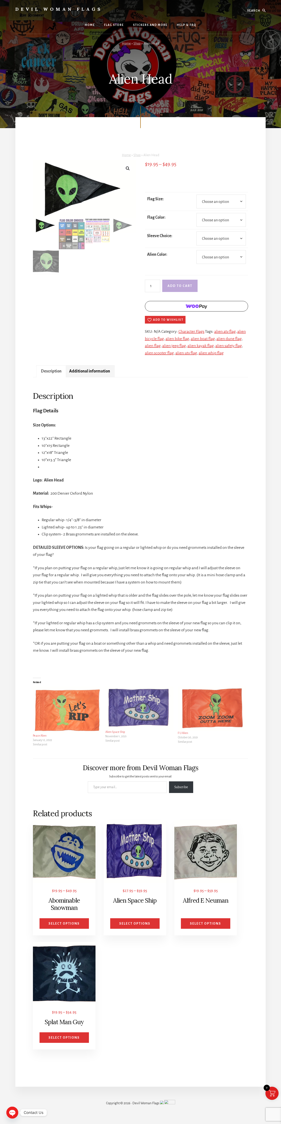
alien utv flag (186, 353)
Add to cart (180, 286)
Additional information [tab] (89, 371)
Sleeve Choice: (159, 236)
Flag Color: (156, 217)
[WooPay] (196, 306)
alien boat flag (203, 338)
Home (126, 43)
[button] (128, 168)
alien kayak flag (200, 346)
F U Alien (183, 733)
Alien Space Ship (115, 732)
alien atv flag (225, 331)
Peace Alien (40, 735)
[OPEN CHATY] (12, 1113)
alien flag (153, 346)
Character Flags (191, 331)
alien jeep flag (174, 346)
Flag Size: (155, 199)
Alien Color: (157, 254)
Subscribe (181, 787)
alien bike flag (177, 338)
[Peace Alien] (67, 709)
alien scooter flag (159, 353)
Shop (137, 43)
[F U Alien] (212, 708)
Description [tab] (51, 371)
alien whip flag (211, 353)
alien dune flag (229, 338)
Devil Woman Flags (59, 9)
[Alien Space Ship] (139, 708)
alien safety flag (228, 346)
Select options (64, 923)
